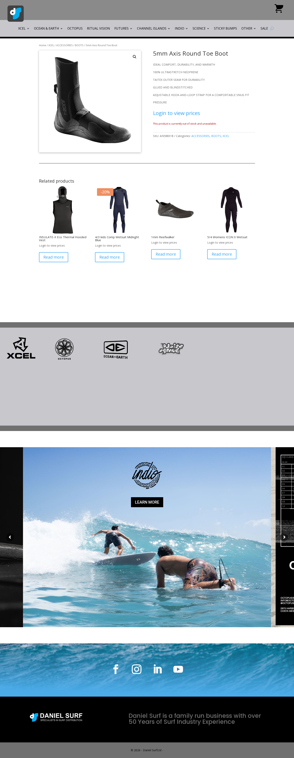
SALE (264, 29)
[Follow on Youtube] (178, 669)
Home (42, 45)
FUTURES (121, 29)
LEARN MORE (147, 502)
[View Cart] (279, 10)
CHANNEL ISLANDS (151, 29)
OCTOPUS (75, 29)
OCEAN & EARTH (46, 29)
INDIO (179, 29)
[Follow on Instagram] (136, 669)
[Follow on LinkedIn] (157, 669)
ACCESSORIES (64, 45)
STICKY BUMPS (225, 29)
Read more (53, 257)
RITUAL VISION (98, 29)
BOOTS (79, 45)
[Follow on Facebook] (115, 669)
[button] (134, 56)
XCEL (22, 29)
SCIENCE (199, 29)
